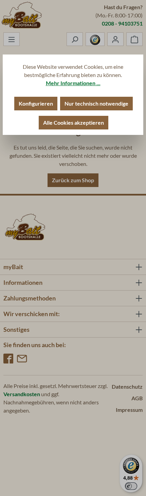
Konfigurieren (36, 103)
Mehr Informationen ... (73, 83)
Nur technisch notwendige (96, 103)
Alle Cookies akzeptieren (73, 122)
